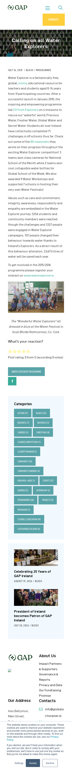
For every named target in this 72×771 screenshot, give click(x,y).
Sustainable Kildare (29, 528)
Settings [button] (19, 763)
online (22, 83)
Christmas (42, 432)
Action (23, 413)
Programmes (43, 70)
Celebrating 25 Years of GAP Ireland (32, 574)
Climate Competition (29, 442)
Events (48, 480)
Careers (23, 432)
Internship (43, 490)
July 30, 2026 (21, 625)
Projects (47, 499)
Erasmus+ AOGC (26, 480)
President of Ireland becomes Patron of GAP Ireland (33, 616)
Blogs (29, 70)
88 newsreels (39, 141)
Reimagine (24, 509)
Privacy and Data (50, 685)
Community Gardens (29, 470)
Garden (23, 490)
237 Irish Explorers (25, 109)
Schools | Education (29, 519)
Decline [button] (50, 763)
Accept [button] (33, 763)
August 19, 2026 (23, 581)
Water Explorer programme (26, 371)
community (25, 461)
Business (23, 422)
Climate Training (27, 451)
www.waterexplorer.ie (39, 275)
